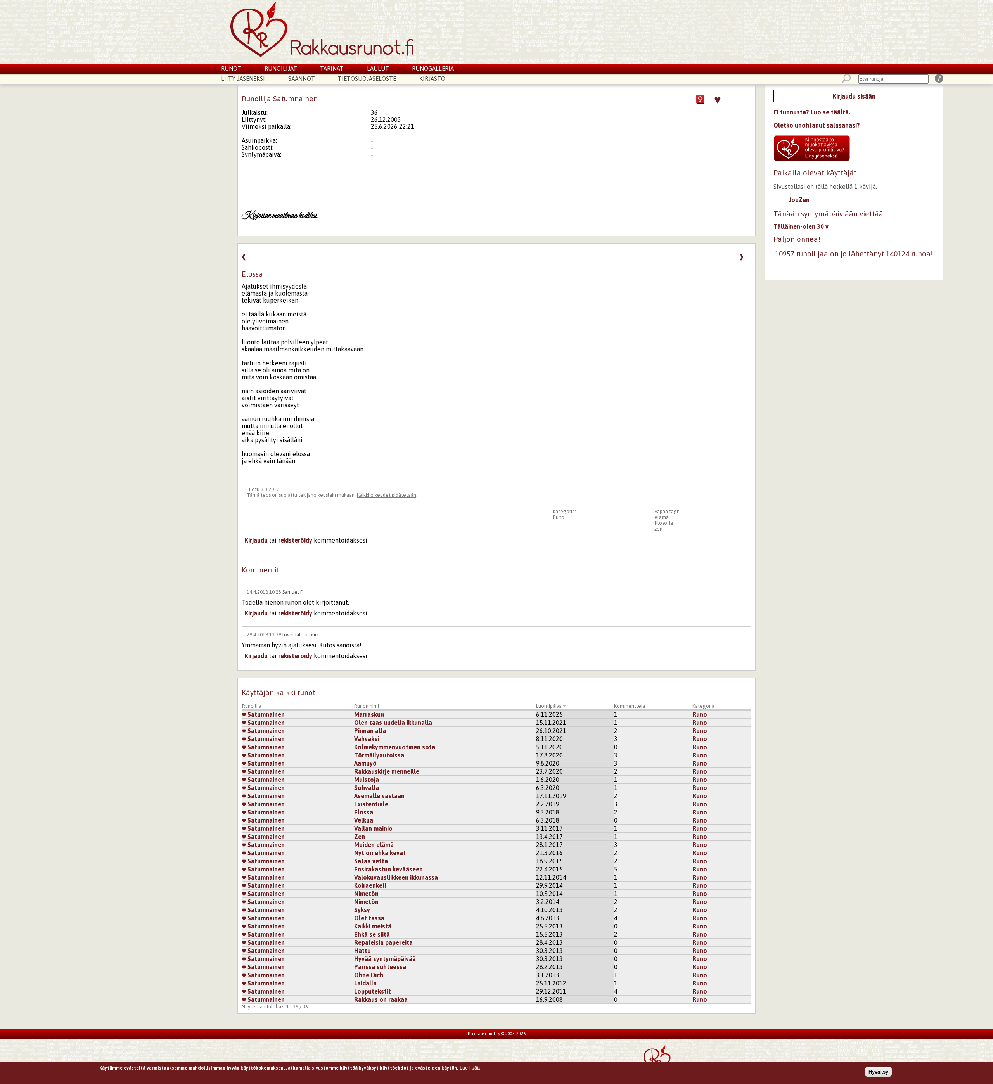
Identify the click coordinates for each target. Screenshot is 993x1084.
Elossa (363, 812)
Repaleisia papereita (383, 942)
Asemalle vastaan (379, 795)
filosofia (663, 523)
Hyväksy (878, 1072)
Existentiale (371, 803)
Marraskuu (369, 714)
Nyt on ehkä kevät (380, 852)
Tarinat (332, 68)
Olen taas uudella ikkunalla (393, 722)
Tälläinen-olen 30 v (801, 226)
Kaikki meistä (372, 926)
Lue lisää (470, 1068)
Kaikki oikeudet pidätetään (386, 495)
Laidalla (365, 983)
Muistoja (366, 779)
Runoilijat (281, 68)
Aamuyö (365, 763)
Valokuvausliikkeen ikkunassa (396, 877)
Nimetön (366, 893)
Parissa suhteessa (380, 966)
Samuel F (292, 592)
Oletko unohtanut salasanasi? (816, 125)
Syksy (362, 909)
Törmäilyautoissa (379, 755)
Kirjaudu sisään (854, 96)
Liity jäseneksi (243, 78)
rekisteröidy (295, 540)
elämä (661, 517)
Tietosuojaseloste (367, 78)
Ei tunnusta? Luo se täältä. (811, 112)
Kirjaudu (256, 540)
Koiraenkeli (370, 885)
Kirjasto (432, 78)
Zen (359, 836)
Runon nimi (366, 706)
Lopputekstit (372, 991)
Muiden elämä (374, 844)
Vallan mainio (373, 828)
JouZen (799, 199)
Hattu (362, 950)
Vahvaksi (366, 738)
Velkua (363, 820)
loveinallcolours (300, 635)
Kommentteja (629, 706)
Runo (558, 517)
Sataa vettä (371, 861)
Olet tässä (369, 918)
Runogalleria (433, 68)
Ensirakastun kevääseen (388, 869)
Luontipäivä (549, 706)
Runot (231, 68)
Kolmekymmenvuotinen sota (394, 746)
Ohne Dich (368, 975)
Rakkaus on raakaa (381, 999)
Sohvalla (366, 787)
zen (658, 529)
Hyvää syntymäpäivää (385, 958)
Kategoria (703, 706)
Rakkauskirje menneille (386, 771)
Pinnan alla (370, 730)
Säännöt (301, 78)
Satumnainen (265, 714)
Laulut (378, 68)
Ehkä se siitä (372, 934)
